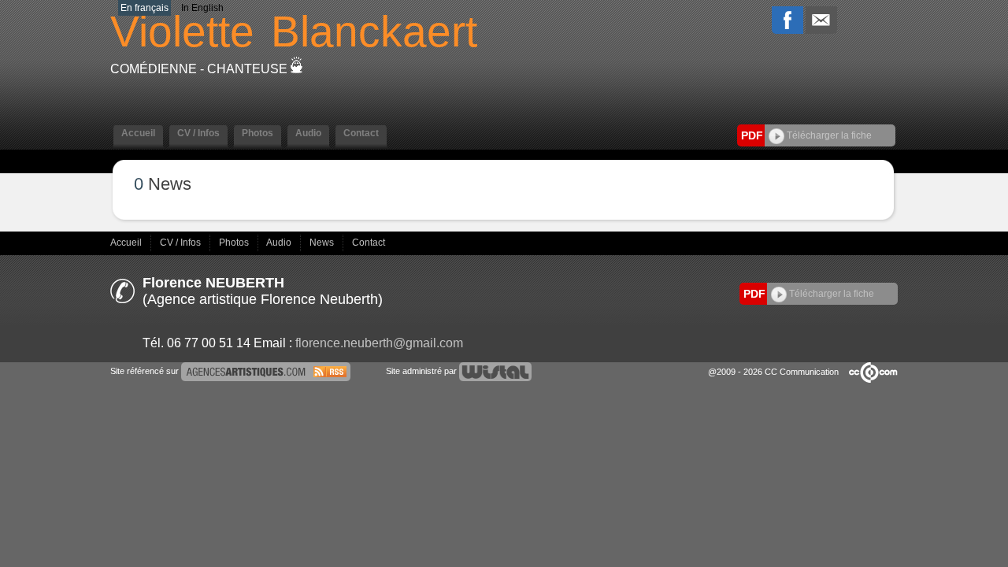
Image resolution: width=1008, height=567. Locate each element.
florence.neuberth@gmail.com (379, 343)
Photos (235, 242)
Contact (368, 242)
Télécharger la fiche (828, 135)
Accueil (127, 242)
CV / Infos (181, 242)
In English (202, 7)
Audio (280, 242)
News (322, 242)
